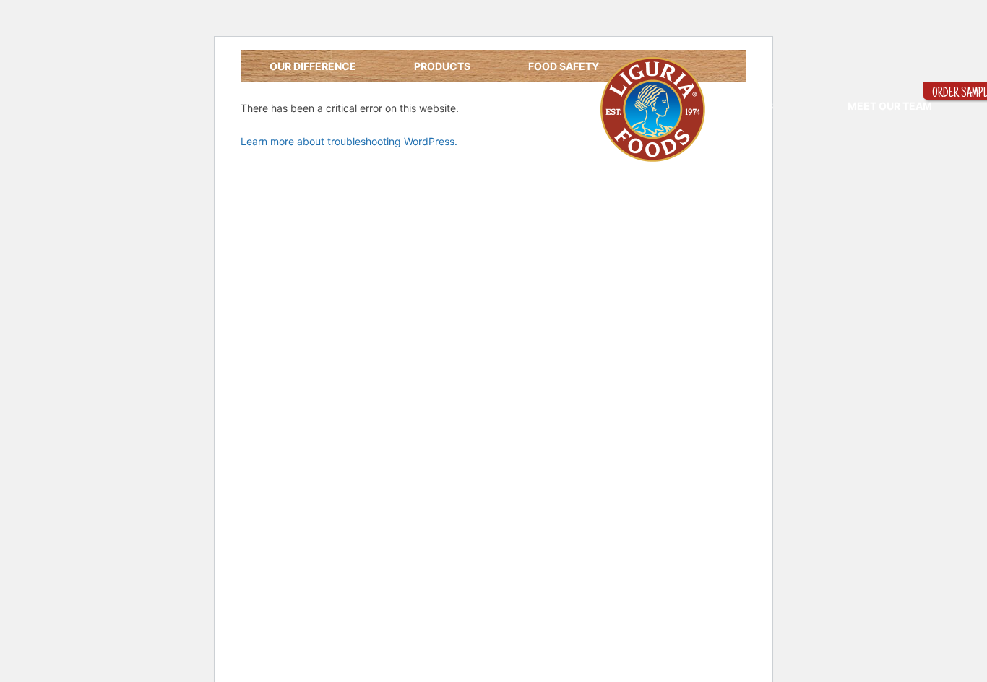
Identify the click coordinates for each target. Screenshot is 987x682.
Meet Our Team (890, 106)
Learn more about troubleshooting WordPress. (349, 141)
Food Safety (563, 66)
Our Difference (313, 66)
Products (442, 66)
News (757, 106)
